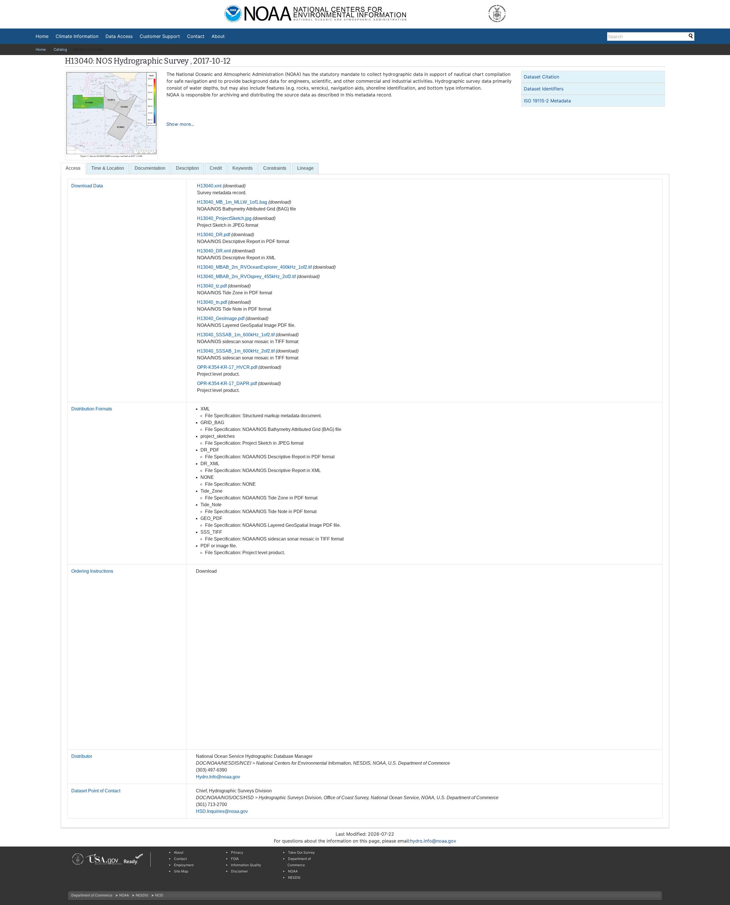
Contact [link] (180, 859)
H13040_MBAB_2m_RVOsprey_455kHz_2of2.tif (246, 276)
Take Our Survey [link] (301, 852)
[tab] (593, 76)
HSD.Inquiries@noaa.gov (222, 811)
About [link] (178, 852)
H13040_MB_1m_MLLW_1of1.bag (232, 202)
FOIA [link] (235, 859)
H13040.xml (209, 185)
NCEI (159, 895)
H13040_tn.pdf (212, 302)
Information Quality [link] (246, 865)
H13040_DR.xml (214, 250)
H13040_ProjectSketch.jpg (224, 218)
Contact (195, 36)
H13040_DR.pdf (213, 234)
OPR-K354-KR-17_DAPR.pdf (227, 383)
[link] (78, 859)
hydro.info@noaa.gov (433, 841)
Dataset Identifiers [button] (543, 89)
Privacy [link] (237, 852)
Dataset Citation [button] (541, 77)
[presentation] (73, 168)
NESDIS (142, 895)
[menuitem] (42, 36)
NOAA (124, 895)
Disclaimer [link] (239, 871)
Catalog (60, 49)
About (218, 36)
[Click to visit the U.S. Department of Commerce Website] (501, 11)
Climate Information (77, 36)
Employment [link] (184, 865)
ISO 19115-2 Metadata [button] (547, 101)
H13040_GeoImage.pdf (220, 318)
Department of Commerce (92, 895)
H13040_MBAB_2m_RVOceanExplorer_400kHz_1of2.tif (254, 267)
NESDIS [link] (294, 877)
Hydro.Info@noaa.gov (218, 776)
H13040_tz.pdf (212, 286)
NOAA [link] (293, 871)
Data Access (119, 36)
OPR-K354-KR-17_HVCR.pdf (227, 367)
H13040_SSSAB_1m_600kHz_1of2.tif (236, 334)
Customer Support (160, 36)
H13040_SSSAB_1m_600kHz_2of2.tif (236, 351)
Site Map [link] (181, 871)
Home (42, 36)
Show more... (180, 124)
